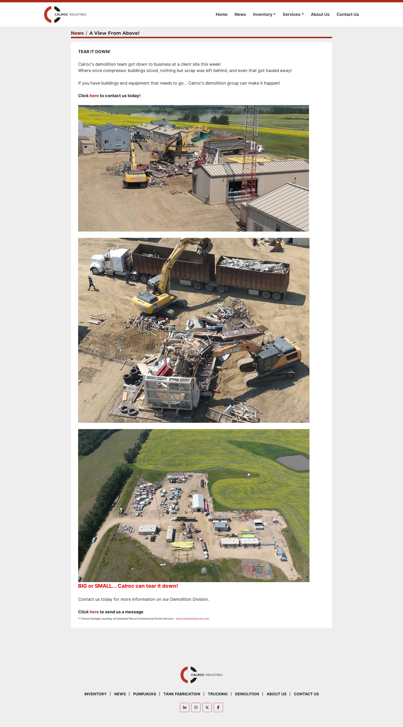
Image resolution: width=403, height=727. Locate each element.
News (240, 14)
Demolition (247, 694)
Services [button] (291, 14)
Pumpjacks (144, 694)
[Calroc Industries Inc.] (202, 674)
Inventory (262, 14)
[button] (264, 14)
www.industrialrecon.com (192, 618)
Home (222, 14)
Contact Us (348, 14)
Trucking (218, 694)
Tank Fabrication (181, 694)
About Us (320, 14)
